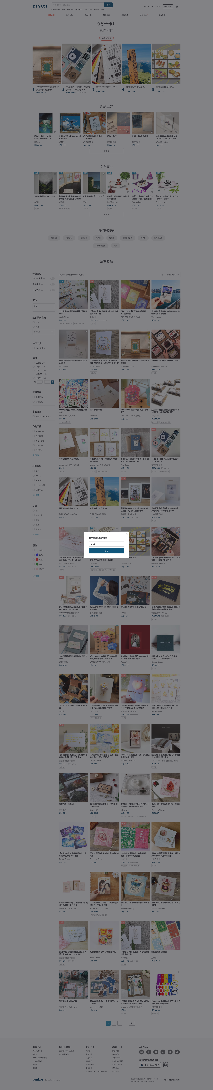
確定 (106, 550)
